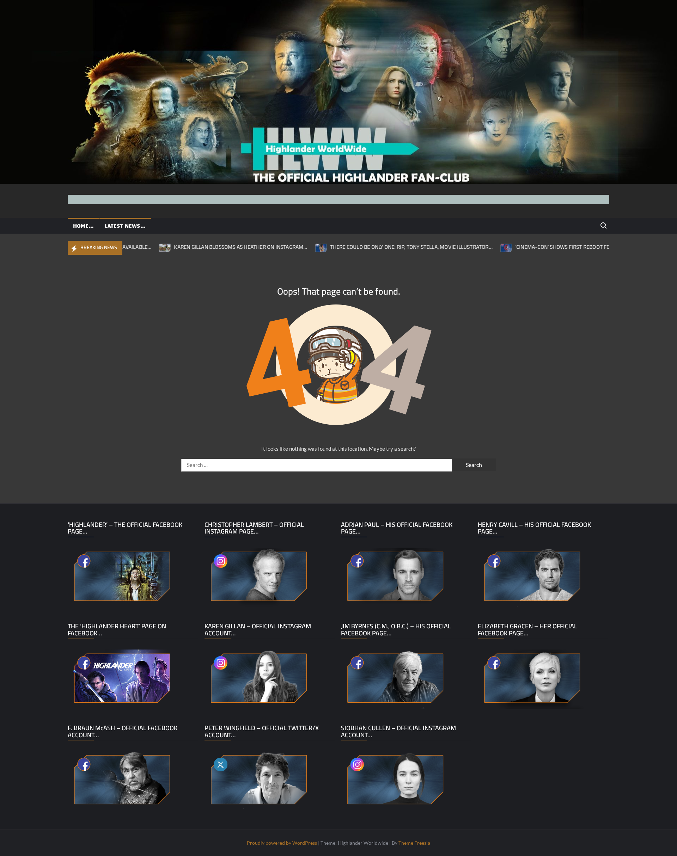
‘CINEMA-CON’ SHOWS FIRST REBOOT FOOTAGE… (537, 247)
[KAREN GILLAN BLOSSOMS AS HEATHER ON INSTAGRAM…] (130, 247)
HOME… (83, 225)
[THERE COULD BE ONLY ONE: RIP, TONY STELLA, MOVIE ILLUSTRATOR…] (285, 247)
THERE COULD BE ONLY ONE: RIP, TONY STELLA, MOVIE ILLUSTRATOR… (375, 247)
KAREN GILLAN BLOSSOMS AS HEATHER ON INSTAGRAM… (205, 247)
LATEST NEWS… (125, 225)
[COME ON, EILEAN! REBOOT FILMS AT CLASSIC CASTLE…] (608, 247)
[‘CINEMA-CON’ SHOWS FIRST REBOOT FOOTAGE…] (470, 247)
